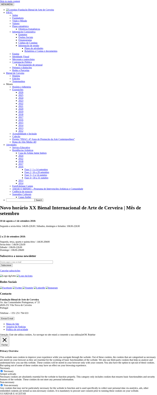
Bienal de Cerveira (15, 73)
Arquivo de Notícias (16, 326)
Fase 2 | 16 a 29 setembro (37, 172)
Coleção (16, 136)
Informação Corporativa (23, 31)
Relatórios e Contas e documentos (41, 51)
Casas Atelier (24, 197)
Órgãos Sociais (25, 37)
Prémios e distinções (22, 67)
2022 (20, 103)
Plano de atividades (34, 48)
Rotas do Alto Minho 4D (24, 142)
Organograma (25, 40)
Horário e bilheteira (21, 87)
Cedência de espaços (22, 191)
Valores (15, 23)
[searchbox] (20, 200)
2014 (20, 125)
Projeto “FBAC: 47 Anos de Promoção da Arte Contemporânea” (43, 139)
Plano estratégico (20, 26)
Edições (16, 78)
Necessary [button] (5, 368)
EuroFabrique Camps (22, 186)
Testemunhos (18, 81)
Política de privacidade (17, 329)
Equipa (15, 53)
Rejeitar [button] (91, 334)
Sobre (15, 15)
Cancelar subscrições (10, 270)
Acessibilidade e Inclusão (24, 133)
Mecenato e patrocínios (23, 59)
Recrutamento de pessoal (30, 65)
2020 (20, 109)
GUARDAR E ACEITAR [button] (13, 393)
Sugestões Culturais (21, 194)
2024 (20, 98)
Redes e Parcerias (20, 70)
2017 (20, 117)
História (16, 76)
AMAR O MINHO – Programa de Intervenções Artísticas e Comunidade (47, 188)
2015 (20, 122)
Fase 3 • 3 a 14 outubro (36, 175)
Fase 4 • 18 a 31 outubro (36, 177)
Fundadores (18, 18)
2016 (20, 120)
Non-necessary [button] (7, 382)
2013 (20, 128)
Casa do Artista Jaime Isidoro (32, 153)
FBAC (9, 12)
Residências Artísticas (22, 150)
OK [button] (85, 334)
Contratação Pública (22, 62)
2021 (20, 106)
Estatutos (22, 34)
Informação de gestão (28, 45)
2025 (20, 95)
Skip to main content (10, 1)
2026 (20, 92)
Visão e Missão (19, 20)
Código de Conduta (27, 42)
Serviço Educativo (21, 147)
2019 (20, 111)
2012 (20, 131)
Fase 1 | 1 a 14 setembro (36, 169)
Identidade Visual (20, 56)
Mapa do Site (12, 324)
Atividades (11, 144)
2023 (20, 100)
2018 (20, 114)
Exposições (17, 89)
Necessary (9, 371)
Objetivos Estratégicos (29, 29)
